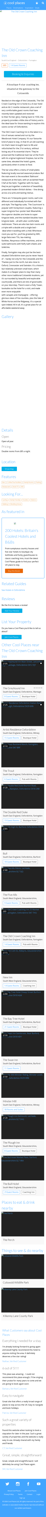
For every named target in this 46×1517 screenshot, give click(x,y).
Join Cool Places (11, 637)
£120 (5, 787)
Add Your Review (12, 610)
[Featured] (41, 663)
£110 (5, 746)
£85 (4, 911)
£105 (5, 663)
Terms (20, 1494)
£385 (5, 828)
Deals (37, 8)
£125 (5, 705)
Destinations (18, 8)
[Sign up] (36, 3)
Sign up (22, 1498)
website (5, 1505)
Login (38, 1494)
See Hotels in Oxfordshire (13, 590)
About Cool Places (14, 1491)
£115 (5, 952)
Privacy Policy (9, 1494)
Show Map (9, 468)
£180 (5, 870)
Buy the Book (14, 570)
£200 (5, 994)
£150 (5, 1076)
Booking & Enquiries (23, 74)
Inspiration (29, 8)
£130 (5, 1035)
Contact (29, 1494)
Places (9, 8)
